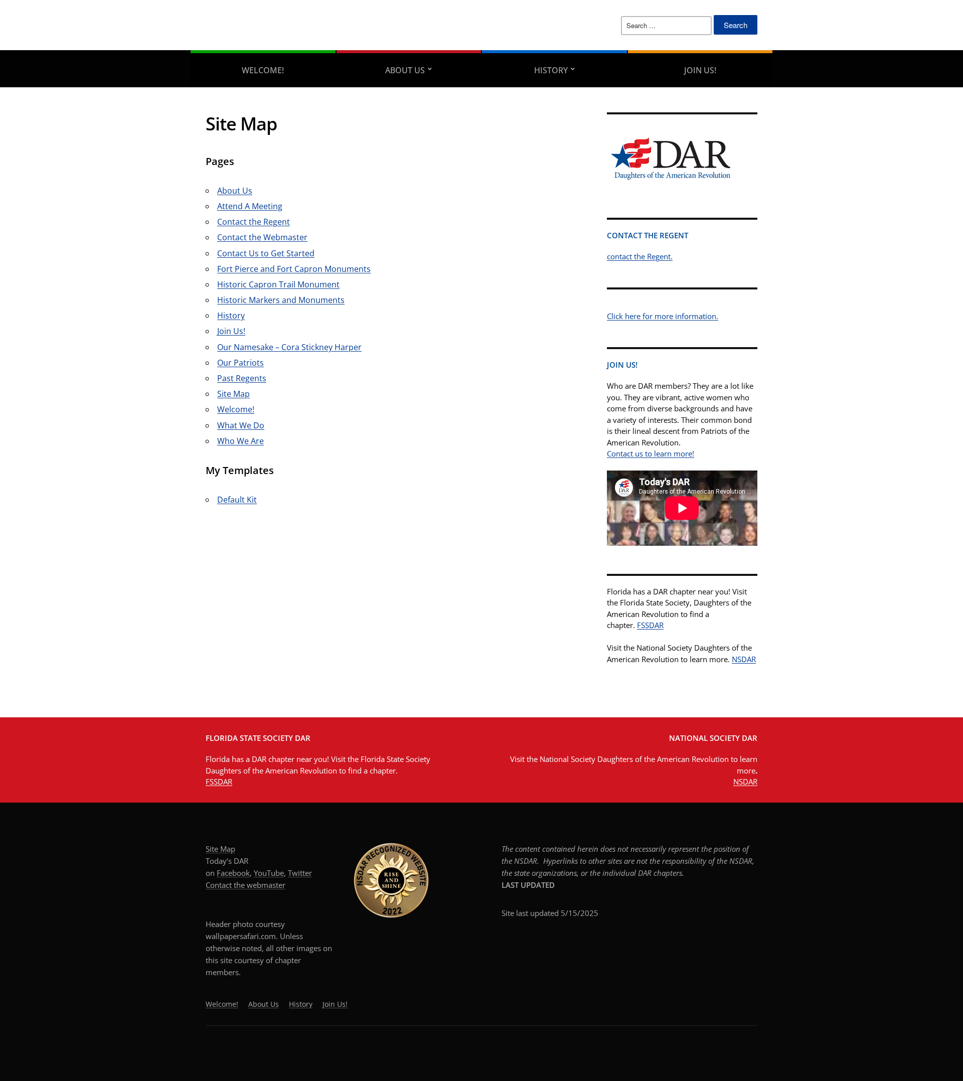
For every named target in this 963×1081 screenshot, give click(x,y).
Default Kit (237, 499)
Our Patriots (240, 362)
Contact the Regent (253, 221)
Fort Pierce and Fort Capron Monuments (294, 268)
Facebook (233, 873)
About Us (405, 70)
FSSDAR (650, 625)
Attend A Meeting (249, 206)
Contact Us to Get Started (265, 253)
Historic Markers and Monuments (281, 299)
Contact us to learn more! (650, 453)
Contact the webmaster (245, 885)
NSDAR (744, 659)
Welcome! (263, 70)
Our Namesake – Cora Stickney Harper (289, 347)
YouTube (269, 873)
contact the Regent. (640, 256)
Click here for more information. (662, 316)
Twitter (300, 873)
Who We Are (240, 440)
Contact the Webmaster (262, 237)
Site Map (233, 393)
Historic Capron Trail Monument (278, 284)
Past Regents (241, 378)
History (551, 70)
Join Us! (700, 70)
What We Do (240, 425)
